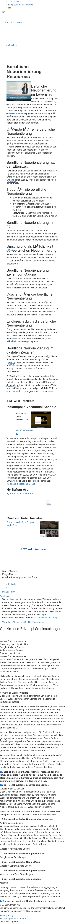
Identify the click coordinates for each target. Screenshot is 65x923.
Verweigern (7, 621)
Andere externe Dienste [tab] (11, 650)
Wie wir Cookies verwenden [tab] (13, 641)
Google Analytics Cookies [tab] (12, 647)
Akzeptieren (18, 621)
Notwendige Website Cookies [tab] (14, 644)
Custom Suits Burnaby (24, 518)
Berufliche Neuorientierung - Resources (25, 71)
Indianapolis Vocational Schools (31, 406)
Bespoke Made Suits (16, 522)
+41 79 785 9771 (16, 1)
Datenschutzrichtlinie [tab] (10, 653)
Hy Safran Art (17, 489)
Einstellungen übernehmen (13, 918)
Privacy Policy (8, 591)
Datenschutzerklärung (47, 617)
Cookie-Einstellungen (34, 621)
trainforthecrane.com (24, 429)
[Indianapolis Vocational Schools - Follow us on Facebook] (17, 433)
